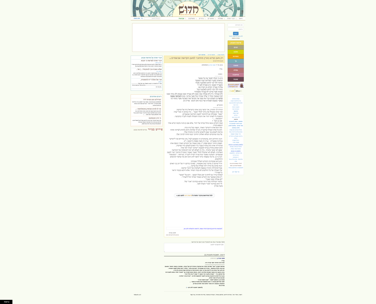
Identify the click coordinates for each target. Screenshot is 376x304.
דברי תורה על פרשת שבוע (151, 58)
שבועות (181, 18)
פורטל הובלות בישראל (236, 146)
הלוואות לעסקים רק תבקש (236, 144)
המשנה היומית (235, 107)
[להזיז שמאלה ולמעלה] (1, 301)
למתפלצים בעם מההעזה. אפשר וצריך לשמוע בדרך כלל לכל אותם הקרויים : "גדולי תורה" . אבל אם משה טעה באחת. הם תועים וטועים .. (146, 103)
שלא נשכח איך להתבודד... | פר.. (149, 69)
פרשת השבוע (235, 43)
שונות (236, 79)
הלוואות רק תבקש (236, 151)
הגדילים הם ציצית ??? (152, 100)
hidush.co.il (137, 294)
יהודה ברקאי (158, 62)
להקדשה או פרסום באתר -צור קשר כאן (235, 170)
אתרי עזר (235, 294)
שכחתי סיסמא (236, 38)
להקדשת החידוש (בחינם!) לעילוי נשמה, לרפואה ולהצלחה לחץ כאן (203, 228)
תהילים (236, 115)
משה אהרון (212, 65)
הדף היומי (235, 105)
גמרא (236, 70)
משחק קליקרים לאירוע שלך (235, 132)
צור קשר (192, 294)
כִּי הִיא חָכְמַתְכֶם (155, 118)
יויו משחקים (236, 157)
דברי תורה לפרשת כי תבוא (151, 61)
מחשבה (236, 75)
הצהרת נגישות (210, 294)
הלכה (236, 52)
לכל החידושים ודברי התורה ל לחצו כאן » (194, 195)
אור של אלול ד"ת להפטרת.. (151, 80)
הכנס (235, 33)
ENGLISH (137, 18)
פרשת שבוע (221, 54)
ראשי (241, 18)
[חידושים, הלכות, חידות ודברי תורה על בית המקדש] (236, 85)
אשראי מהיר (236, 142)
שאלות (220, 18)
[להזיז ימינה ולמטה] (2, 302)
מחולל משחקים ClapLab (236, 130)
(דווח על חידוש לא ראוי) (172, 235)
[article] (194, 275)
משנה (235, 66)
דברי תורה (231, 18)
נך (236, 61)
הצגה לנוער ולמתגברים (236, 123)
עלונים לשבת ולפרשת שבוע (235, 103)
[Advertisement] (178, 37)
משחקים (191, 18)
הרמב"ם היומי (235, 109)
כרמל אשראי (235, 140)
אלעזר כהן (159, 71)
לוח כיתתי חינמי (236, 117)
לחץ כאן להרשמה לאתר (236, 36)
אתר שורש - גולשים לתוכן (236, 125)
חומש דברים (211, 54)
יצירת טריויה (236, 155)
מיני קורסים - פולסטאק (236, 153)
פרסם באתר (219, 294)
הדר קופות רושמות (236, 134)
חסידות (236, 56)
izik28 (160, 82)
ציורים (201, 18)
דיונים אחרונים (155, 96)
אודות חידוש (227, 294)
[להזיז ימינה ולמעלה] (2, 301)
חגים (236, 47)
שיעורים (211, 18)
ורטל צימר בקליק (236, 149)
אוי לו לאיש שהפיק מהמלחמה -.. (148, 109)
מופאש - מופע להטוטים (235, 121)
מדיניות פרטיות (200, 294)
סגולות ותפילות (235, 99)
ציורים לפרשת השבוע (236, 101)
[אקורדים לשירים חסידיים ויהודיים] (236, 90)
